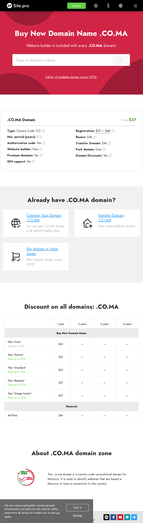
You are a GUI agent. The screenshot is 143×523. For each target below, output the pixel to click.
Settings (77, 515)
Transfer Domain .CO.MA (111, 218)
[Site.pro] (106, 517)
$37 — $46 (103, 131)
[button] (76, 6)
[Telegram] (134, 517)
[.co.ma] (26, 477)
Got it (77, 507)
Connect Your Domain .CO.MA (44, 218)
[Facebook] (113, 517)
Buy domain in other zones (42, 251)
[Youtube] (120, 517)
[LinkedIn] (127, 517)
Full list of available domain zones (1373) (71, 77)
